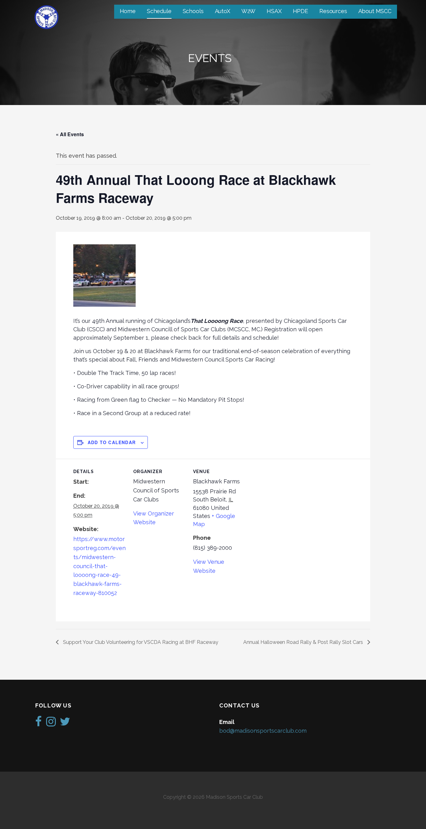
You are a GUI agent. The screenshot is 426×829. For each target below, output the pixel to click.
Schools (193, 11)
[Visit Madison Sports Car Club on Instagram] (51, 723)
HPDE (300, 11)
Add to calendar (112, 442)
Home (128, 11)
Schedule (159, 11)
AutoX (222, 11)
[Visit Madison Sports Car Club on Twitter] (65, 723)
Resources (333, 11)
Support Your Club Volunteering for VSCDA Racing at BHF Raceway (140, 642)
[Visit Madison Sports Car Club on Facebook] (38, 723)
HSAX (274, 11)
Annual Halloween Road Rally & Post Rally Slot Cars (303, 642)
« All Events (70, 134)
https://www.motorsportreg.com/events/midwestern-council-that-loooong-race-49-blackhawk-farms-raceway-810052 (99, 566)
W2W (248, 11)
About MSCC (374, 11)
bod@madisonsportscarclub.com (263, 730)
